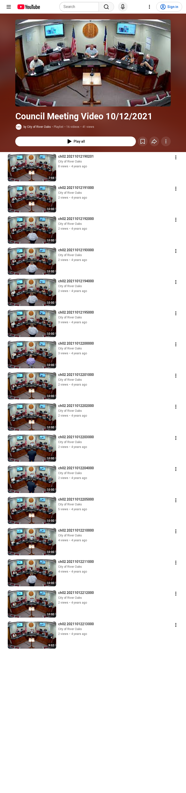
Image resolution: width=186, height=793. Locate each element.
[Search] (106, 7)
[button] (93, 62)
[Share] (154, 141)
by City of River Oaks (37, 127)
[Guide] (9, 7)
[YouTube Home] (28, 7)
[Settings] (149, 7)
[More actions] (166, 141)
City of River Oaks (70, 161)
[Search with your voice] (123, 7)
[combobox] (80, 7)
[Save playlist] (142, 141)
